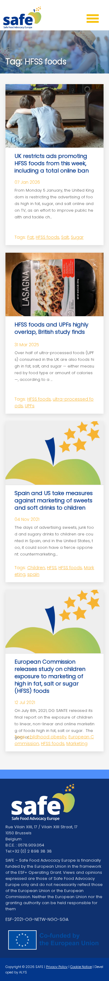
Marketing (77, 743)
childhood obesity (47, 737)
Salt (65, 237)
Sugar (77, 237)
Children (36, 568)
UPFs (30, 406)
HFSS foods (47, 237)
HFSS (52, 568)
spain (33, 574)
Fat (30, 237)
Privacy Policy (57, 966)
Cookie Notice (81, 966)
